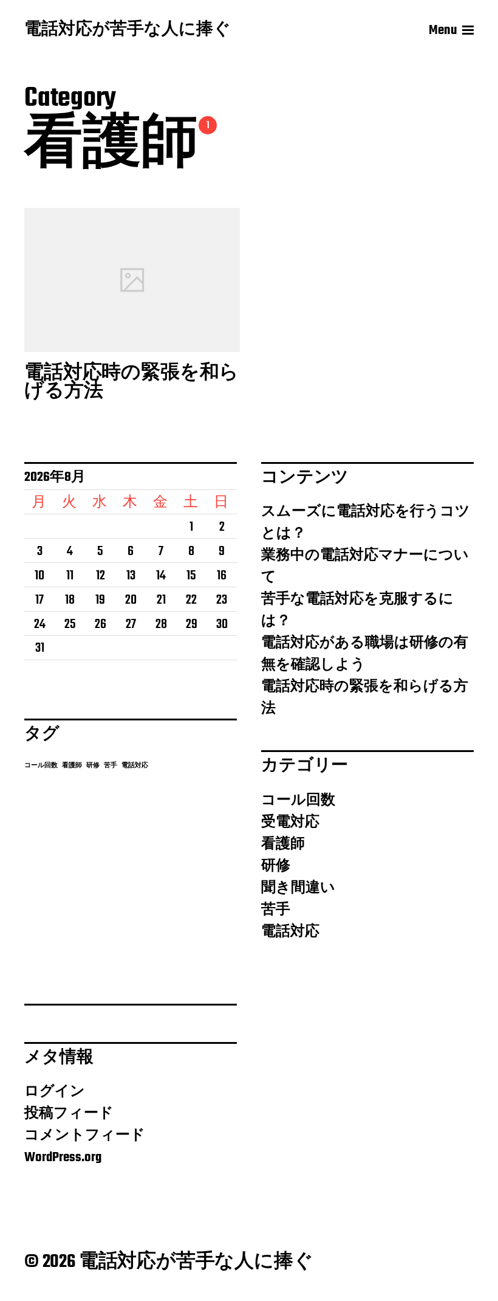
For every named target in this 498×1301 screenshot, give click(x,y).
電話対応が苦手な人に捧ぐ (127, 30)
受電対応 (290, 822)
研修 (93, 765)
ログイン (54, 1092)
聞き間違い (298, 888)
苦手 (110, 765)
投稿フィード (69, 1113)
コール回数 (41, 765)
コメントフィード (84, 1135)
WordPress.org (62, 1157)
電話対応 (134, 765)
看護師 (72, 765)
